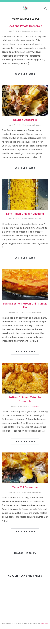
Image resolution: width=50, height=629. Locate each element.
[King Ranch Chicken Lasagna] (25, 180)
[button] (3, 9)
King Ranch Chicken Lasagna (25, 213)
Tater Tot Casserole (25, 487)
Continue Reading (25, 74)
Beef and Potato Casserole (25, 26)
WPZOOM (44, 624)
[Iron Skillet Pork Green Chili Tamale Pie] (25, 270)
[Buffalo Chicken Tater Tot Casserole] (25, 364)
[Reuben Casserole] (25, 86)
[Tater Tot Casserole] (25, 454)
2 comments (34, 406)
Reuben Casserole (25, 119)
